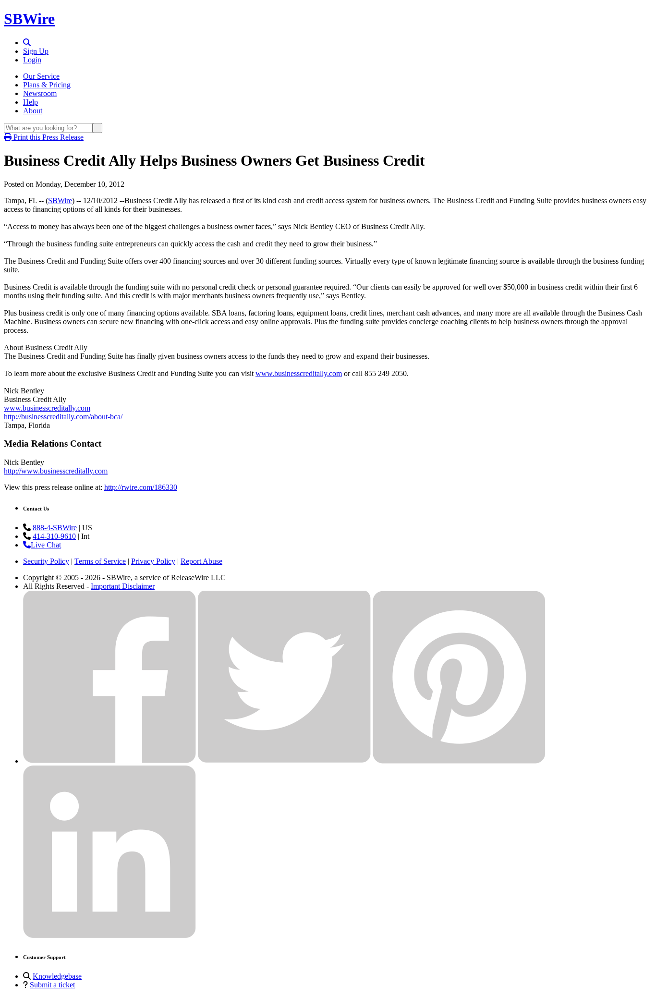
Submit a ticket (52, 985)
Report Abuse (201, 561)
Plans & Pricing (47, 85)
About (32, 111)
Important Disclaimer (123, 586)
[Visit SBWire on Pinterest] (459, 761)
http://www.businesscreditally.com (56, 471)
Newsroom (40, 93)
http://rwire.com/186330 (140, 487)
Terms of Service (100, 561)
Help (30, 102)
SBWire (29, 18)
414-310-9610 (54, 536)
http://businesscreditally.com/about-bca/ (63, 417)
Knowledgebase (57, 976)
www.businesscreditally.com (298, 373)
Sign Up (36, 51)
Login (32, 60)
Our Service (41, 76)
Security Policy (46, 561)
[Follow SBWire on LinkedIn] (109, 936)
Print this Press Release (48, 137)
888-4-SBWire (55, 527)
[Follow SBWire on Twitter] (284, 761)
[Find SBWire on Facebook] (109, 761)
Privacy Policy (153, 561)
